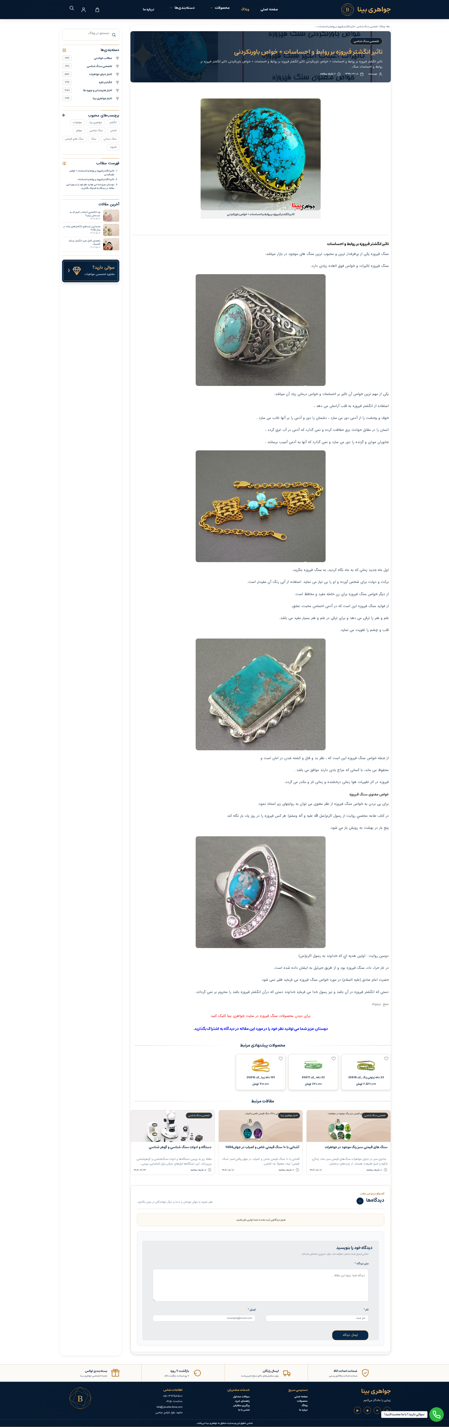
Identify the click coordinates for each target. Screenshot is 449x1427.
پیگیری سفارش (241, 1405)
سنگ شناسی (96, 130)
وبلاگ (245, 9)
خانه (388, 27)
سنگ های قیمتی (74, 139)
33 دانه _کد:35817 (313, 1077)
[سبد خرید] (97, 9)
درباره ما (148, 9)
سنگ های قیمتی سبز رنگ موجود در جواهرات (356, 1147)
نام (366, 1309)
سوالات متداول (241, 1397)
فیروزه (113, 147)
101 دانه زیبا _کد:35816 (261, 1077)
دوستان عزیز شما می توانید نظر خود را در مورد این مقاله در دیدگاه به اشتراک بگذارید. (90, 186)
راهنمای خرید (242, 1401)
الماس (113, 130)
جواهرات (77, 122)
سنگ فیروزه (380, 254)
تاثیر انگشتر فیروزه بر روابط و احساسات (96, 179)
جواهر (79, 130)
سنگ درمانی (110, 139)
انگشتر (112, 122)
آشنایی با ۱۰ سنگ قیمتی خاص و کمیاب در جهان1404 (262, 1147)
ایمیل (251, 1309)
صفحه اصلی (269, 9)
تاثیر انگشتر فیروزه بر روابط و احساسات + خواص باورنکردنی (91, 172)
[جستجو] (69, 8)
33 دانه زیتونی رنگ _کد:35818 (366, 1077)
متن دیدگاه (361, 1263)
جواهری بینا (95, 122)
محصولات (302, 1401)
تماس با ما (244, 1410)
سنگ (93, 139)
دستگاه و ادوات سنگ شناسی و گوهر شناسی (180, 1147)
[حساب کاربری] (83, 9)
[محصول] (386, 1058)
